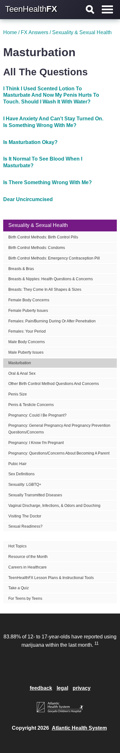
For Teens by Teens (25, 598)
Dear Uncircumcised (28, 199)
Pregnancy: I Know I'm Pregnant (36, 443)
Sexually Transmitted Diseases (35, 495)
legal (62, 688)
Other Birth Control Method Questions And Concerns (53, 383)
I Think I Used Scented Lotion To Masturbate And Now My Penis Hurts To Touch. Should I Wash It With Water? (51, 95)
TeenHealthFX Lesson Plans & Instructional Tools (51, 578)
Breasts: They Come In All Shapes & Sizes (44, 289)
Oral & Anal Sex (22, 373)
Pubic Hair (17, 464)
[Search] (90, 9)
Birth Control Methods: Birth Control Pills (43, 237)
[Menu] (107, 9)
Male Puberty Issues (26, 352)
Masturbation (19, 363)
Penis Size (17, 394)
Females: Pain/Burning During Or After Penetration (52, 321)
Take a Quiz (18, 588)
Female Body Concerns (28, 300)
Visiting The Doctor (24, 516)
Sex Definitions (21, 474)
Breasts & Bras (21, 269)
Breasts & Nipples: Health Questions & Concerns (50, 279)
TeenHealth (31, 9)
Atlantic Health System (79, 728)
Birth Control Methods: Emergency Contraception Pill (54, 258)
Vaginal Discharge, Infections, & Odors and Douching (54, 505)
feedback (41, 688)
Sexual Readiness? (25, 526)
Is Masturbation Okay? (30, 142)
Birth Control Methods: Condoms (36, 247)
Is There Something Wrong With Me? (47, 182)
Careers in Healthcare (27, 567)
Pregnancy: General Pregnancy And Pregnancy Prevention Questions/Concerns (59, 428)
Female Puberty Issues (28, 310)
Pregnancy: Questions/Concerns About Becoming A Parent (58, 453)
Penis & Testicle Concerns (31, 405)
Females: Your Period (27, 331)
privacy (82, 688)
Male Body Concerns (26, 342)
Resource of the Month (28, 556)
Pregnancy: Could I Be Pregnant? (37, 415)
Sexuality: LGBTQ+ (24, 484)
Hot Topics (17, 546)
